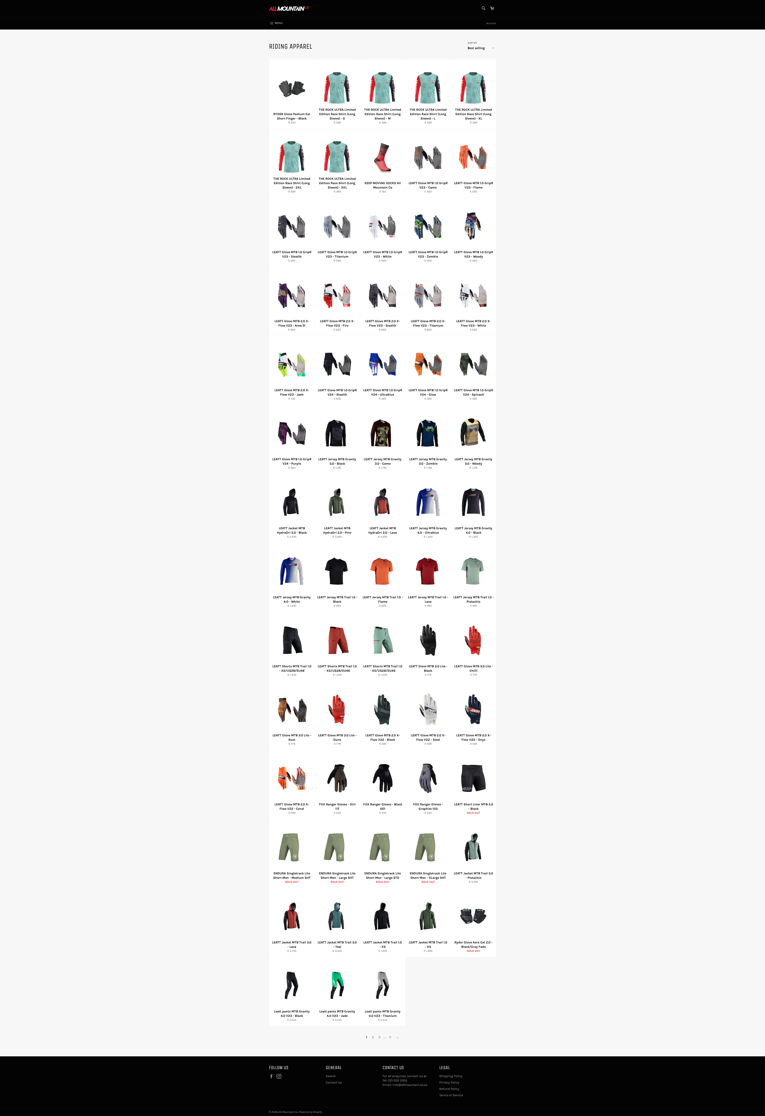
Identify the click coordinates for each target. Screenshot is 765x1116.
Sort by (472, 42)
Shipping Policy (450, 1076)
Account (491, 23)
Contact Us (334, 1082)
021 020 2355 (397, 1080)
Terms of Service (451, 1095)
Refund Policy (449, 1089)
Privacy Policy (449, 1082)
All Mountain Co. (288, 1111)
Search (331, 1076)
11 (390, 1037)
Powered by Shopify (310, 1111)
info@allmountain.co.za (409, 1085)
